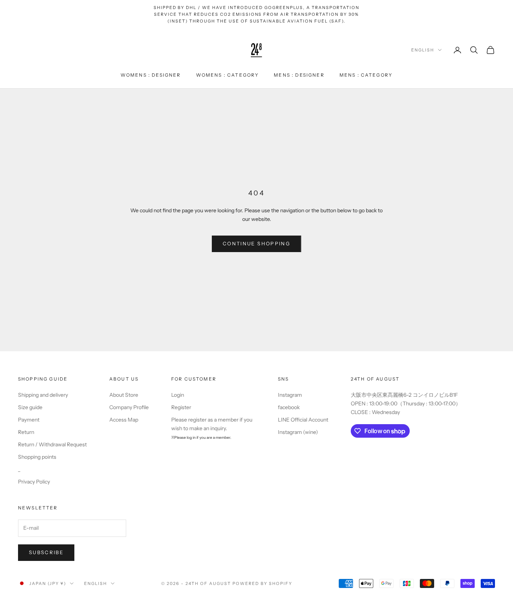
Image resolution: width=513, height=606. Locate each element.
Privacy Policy (34, 481)
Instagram (290, 394)
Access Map (123, 419)
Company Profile (129, 407)
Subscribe (46, 552)
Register (181, 407)
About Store (123, 394)
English (422, 50)
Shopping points (37, 456)
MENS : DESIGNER (299, 75)
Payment (28, 419)
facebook (289, 407)
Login (177, 394)
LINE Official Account (303, 419)
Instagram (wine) (298, 432)
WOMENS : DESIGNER (151, 75)
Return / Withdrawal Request (52, 444)
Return (26, 432)
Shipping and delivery (43, 394)
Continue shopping (256, 243)
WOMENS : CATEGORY (227, 75)
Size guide (30, 407)
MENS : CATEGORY (365, 75)
